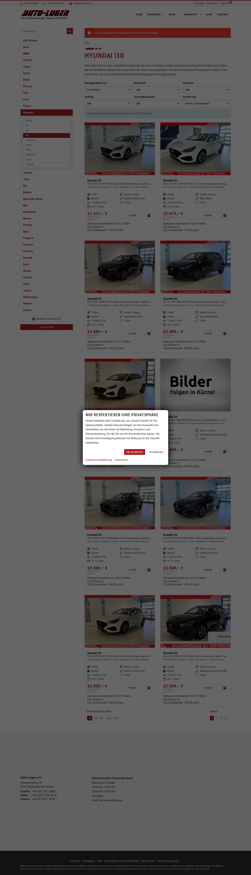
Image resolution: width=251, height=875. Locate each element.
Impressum (121, 460)
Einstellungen (156, 452)
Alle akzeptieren (134, 452)
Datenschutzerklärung (99, 460)
